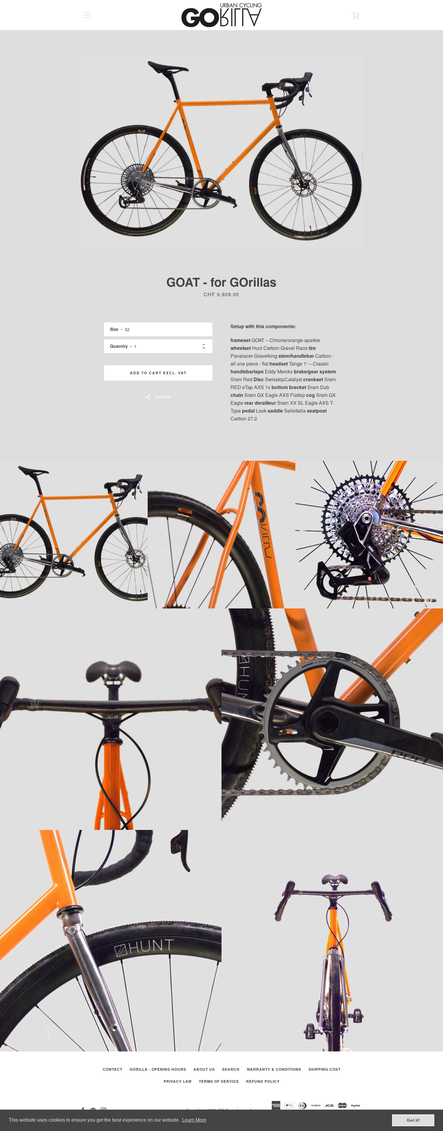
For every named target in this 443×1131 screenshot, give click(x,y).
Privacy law (178, 1081)
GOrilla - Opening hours (158, 1069)
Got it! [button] (413, 1120)
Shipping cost (325, 1069)
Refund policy (263, 1081)
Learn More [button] (194, 1120)
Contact (112, 1069)
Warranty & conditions (274, 1069)
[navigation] (87, 15)
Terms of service (219, 1081)
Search (231, 1069)
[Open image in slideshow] (222, 152)
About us (204, 1069)
